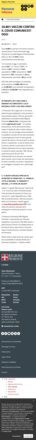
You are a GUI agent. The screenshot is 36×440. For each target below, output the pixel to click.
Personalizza (16, 436)
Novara (15, 294)
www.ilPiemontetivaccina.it (14, 204)
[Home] (3, 19)
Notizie (10, 381)
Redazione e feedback (9, 362)
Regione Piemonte (8, 2)
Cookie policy (6, 352)
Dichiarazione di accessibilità (11, 341)
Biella (4, 299)
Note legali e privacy (8, 346)
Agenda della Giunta (15, 384)
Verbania (16, 299)
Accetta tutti (28, 436)
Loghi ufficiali (6, 357)
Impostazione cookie (11, 326)
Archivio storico (13, 394)
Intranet (4, 372)
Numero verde (7, 309)
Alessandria (6, 294)
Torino (15, 297)
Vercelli (16, 302)
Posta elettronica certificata (11, 367)
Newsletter (12, 391)
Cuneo (4, 302)
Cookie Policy (7, 431)
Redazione (12, 389)
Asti (3, 297)
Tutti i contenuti (9, 379)
